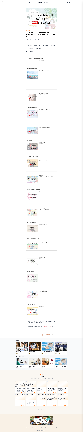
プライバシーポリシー (51, 427)
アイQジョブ (38, 378)
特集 (32, 2)
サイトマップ (31, 427)
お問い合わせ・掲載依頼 (40, 427)
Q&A (35, 427)
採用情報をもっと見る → (41, 409)
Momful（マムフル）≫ (48, 326)
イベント (35, 2)
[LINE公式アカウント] (69, 2)
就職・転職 (46, 2)
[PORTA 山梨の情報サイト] (5, 2)
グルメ (28, 2)
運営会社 (56, 427)
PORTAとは (27, 427)
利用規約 (45, 427)
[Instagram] (67, 2)
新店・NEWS (40, 2)
